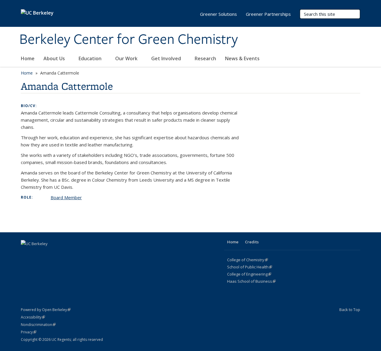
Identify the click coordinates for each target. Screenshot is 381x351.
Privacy (28, 332)
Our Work (127, 58)
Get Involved (166, 58)
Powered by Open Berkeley (46, 309)
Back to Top (349, 309)
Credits (252, 242)
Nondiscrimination (38, 324)
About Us (54, 58)
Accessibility (33, 317)
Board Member (66, 197)
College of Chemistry (247, 259)
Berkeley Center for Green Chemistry (128, 40)
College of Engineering (249, 274)
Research (205, 58)
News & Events (242, 58)
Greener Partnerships (268, 14)
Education (91, 58)
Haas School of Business (251, 281)
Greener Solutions (218, 14)
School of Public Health (249, 267)
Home (28, 58)
